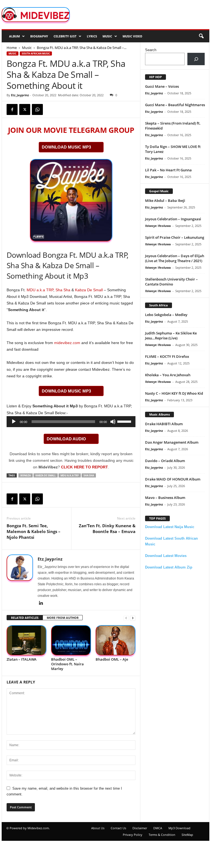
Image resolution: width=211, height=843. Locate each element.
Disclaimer (139, 828)
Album (14, 36)
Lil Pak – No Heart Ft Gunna (168, 169)
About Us (97, 828)
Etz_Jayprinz (20, 95)
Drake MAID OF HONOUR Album (172, 479)
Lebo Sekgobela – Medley (166, 314)
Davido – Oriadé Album (165, 460)
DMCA (157, 828)
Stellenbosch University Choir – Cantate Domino (171, 282)
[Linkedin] (41, 603)
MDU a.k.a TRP (40, 290)
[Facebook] (12, 109)
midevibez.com (67, 343)
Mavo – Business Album (165, 497)
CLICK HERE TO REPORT (84, 467)
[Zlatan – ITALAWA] (26, 640)
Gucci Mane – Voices (162, 86)
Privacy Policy (132, 835)
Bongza (25, 475)
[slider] (125, 421)
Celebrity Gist (65, 36)
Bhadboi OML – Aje (112, 659)
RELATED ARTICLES (24, 618)
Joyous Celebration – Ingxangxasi (173, 218)
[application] (71, 421)
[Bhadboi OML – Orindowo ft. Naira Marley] (71, 640)
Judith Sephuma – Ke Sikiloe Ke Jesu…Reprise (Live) (171, 336)
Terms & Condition (162, 835)
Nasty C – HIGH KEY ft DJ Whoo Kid (174, 393)
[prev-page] (126, 618)
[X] (24, 109)
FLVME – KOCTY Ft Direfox (167, 356)
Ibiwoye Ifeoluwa (158, 226)
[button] (201, 36)
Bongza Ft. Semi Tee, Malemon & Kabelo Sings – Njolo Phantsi (33, 531)
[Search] (196, 59)
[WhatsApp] (37, 109)
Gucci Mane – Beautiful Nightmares (175, 104)
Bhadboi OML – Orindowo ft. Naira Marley (67, 664)
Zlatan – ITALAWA (22, 659)
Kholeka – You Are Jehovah (167, 374)
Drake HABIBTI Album (164, 423)
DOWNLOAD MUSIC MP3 (66, 147)
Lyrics (92, 36)
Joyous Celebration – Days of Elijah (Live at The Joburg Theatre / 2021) (174, 258)
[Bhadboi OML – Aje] (115, 640)
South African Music (36, 53)
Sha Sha (62, 290)
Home (12, 47)
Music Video (132, 36)
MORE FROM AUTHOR (63, 618)
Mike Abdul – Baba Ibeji (165, 200)
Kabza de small (45, 475)
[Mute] (113, 421)
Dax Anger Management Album (171, 442)
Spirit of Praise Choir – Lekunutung (174, 237)
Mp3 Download (179, 828)
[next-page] (132, 618)
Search (150, 50)
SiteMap (187, 835)
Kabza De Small (89, 290)
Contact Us (118, 828)
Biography (39, 36)
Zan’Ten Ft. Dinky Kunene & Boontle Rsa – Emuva (107, 528)
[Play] (13, 421)
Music (107, 36)
